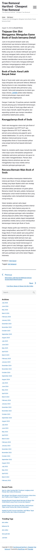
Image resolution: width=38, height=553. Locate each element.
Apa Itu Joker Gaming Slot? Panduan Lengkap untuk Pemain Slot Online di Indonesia (18, 491)
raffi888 (14, 93)
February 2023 (6, 442)
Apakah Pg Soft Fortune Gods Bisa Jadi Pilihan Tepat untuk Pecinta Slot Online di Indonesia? (18, 511)
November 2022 (7, 452)
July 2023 (5, 425)
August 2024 (6, 379)
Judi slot (4, 537)
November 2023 (7, 411)
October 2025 (6, 330)
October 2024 (6, 372)
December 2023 (6, 407)
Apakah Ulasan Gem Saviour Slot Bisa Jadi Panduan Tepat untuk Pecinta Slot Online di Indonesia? (17, 506)
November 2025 (7, 327)
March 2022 (5, 477)
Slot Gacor (12, 261)
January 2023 (6, 445)
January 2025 (6, 362)
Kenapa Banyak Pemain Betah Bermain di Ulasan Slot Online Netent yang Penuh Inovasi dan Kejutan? (18, 501)
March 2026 (5, 313)
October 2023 (6, 414)
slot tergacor (12, 264)
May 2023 (5, 432)
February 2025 (6, 358)
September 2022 (7, 459)
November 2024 (7, 369)
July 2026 (5, 303)
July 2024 (5, 383)
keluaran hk (5, 526)
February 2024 (6, 400)
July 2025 (5, 341)
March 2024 (5, 397)
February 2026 (6, 317)
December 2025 (6, 323)
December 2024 (6, 365)
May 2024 (5, 390)
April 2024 (5, 393)
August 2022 (6, 463)
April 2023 (5, 435)
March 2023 (5, 438)
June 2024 (5, 386)
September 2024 (7, 376)
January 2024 (6, 404)
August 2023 (6, 421)
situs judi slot (6, 534)
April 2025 (5, 351)
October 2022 (6, 456)
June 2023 (5, 428)
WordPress (21, 549)
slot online (5, 522)
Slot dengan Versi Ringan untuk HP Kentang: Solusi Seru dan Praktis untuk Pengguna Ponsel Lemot (19, 496)
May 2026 (5, 310)
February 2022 (6, 480)
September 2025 (7, 334)
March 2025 (5, 355)
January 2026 (6, 320)
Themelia (30, 549)
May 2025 (5, 348)
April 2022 (5, 473)
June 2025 (5, 344)
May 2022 (5, 470)
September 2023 (7, 418)
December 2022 (6, 449)
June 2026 (5, 306)
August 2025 (6, 337)
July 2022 (5, 466)
